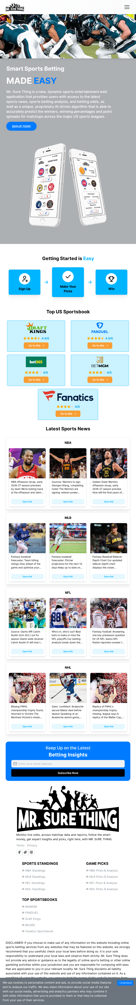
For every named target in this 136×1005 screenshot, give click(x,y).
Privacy (32, 845)
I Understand (125, 982)
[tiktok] (25, 852)
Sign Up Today (21, 126)
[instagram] (31, 852)
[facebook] (19, 852)
